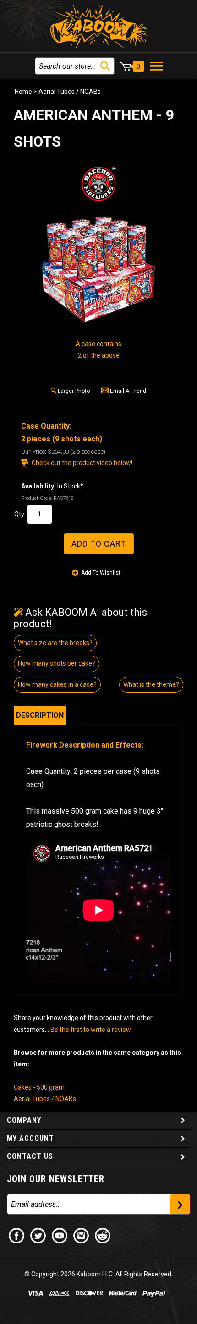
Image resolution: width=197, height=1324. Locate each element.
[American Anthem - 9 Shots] (98, 269)
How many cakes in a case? (57, 684)
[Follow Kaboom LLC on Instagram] (81, 1235)
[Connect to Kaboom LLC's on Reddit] (103, 1235)
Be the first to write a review (90, 1029)
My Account (30, 1138)
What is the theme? (151, 684)
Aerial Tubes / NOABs (69, 91)
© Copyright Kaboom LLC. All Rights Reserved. (98, 1274)
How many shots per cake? (56, 663)
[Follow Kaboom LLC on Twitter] (38, 1235)
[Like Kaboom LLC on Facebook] (17, 1235)
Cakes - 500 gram (39, 1087)
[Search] (105, 66)
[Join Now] (180, 1204)
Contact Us (30, 1156)
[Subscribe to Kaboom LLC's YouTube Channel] (60, 1235)
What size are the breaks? (55, 642)
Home (23, 91)
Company (24, 1120)
